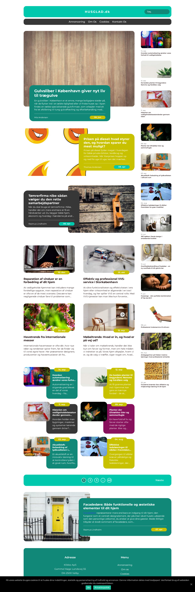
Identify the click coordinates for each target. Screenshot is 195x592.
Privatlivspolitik (102, 587)
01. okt (121, 272)
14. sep (62, 369)
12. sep (118, 369)
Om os (92, 21)
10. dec (61, 272)
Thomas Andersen (93, 167)
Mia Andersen (41, 117)
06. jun (97, 117)
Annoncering (77, 21)
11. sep (62, 404)
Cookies (104, 21)
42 (109, 480)
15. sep (121, 330)
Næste (160, 480)
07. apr (159, 529)
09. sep (119, 404)
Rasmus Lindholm (37, 224)
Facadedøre (89, 513)
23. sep (62, 330)
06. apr (66, 223)
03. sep (62, 439)
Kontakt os (119, 21)
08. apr (121, 167)
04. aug (119, 439)
